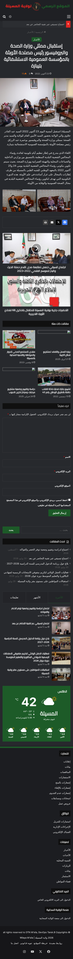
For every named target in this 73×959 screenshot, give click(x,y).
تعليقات (14, 597)
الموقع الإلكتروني (62, 485)
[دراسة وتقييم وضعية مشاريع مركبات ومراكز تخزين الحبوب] (19, 376)
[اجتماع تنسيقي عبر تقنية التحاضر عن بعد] (61, 628)
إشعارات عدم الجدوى (59, 793)
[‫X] (58, 222)
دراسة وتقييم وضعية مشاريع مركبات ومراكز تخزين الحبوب (21, 390)
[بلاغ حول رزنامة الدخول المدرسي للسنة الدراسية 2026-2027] (61, 643)
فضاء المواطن (63, 881)
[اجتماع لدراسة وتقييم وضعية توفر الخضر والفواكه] (61, 613)
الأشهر (36, 597)
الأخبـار (30, 32)
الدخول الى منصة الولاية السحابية (54, 918)
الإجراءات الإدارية (61, 826)
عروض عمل (64, 803)
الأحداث (66, 855)
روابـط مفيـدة (55, 943)
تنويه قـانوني (26, 943)
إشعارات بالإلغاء (62, 787)
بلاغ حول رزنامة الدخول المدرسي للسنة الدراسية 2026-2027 (37, 563)
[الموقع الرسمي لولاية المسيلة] (36, 6)
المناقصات (65, 772)
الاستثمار (66, 876)
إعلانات (66, 761)
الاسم (66, 457)
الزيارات (66, 865)
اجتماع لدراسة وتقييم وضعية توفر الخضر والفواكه (44, 549)
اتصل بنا (15, 943)
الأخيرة (59, 597)
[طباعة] (45, 222)
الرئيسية (39, 32)
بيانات (67, 766)
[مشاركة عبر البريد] (51, 222)
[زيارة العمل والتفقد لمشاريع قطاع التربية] (54, 339)
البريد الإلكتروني (62, 471)
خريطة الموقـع (41, 943)
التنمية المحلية (63, 860)
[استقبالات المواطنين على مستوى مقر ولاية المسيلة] (61, 674)
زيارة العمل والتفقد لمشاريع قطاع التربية (56, 353)
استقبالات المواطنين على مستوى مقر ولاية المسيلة (43, 581)
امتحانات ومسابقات (60, 798)
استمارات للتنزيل (61, 821)
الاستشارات (64, 777)
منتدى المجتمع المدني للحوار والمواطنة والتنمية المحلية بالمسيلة (21, 355)
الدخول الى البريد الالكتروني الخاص (54, 899)
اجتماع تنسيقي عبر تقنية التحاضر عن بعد (45, 24)
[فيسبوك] (64, 222)
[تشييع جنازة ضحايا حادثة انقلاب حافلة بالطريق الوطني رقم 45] (54, 376)
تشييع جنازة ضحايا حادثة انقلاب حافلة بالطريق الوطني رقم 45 (56, 390)
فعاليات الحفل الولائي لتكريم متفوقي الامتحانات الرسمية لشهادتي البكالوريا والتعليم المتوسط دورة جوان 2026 (26, 657)
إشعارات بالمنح (63, 782)
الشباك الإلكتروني (61, 832)
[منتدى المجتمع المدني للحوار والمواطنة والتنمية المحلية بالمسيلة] (19, 339)
